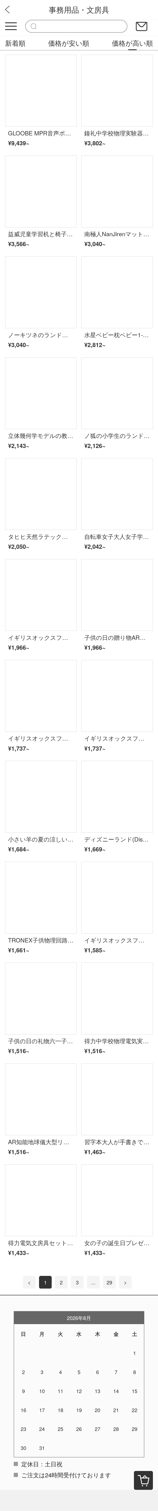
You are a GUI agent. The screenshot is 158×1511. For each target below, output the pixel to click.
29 (109, 1282)
